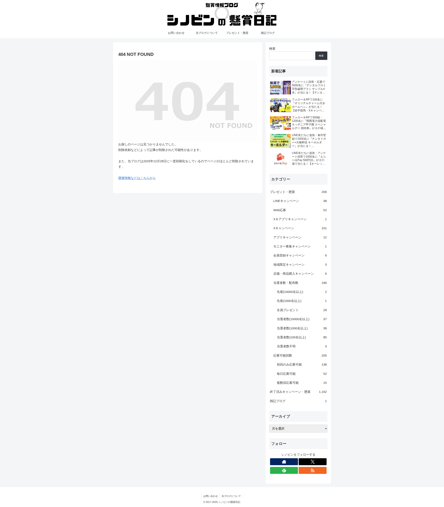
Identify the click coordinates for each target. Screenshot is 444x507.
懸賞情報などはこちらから (137, 178)
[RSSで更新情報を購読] (313, 470)
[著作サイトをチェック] (284, 461)
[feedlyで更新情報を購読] (284, 470)
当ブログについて (231, 496)
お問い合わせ (210, 496)
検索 (272, 48)
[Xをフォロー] (313, 461)
